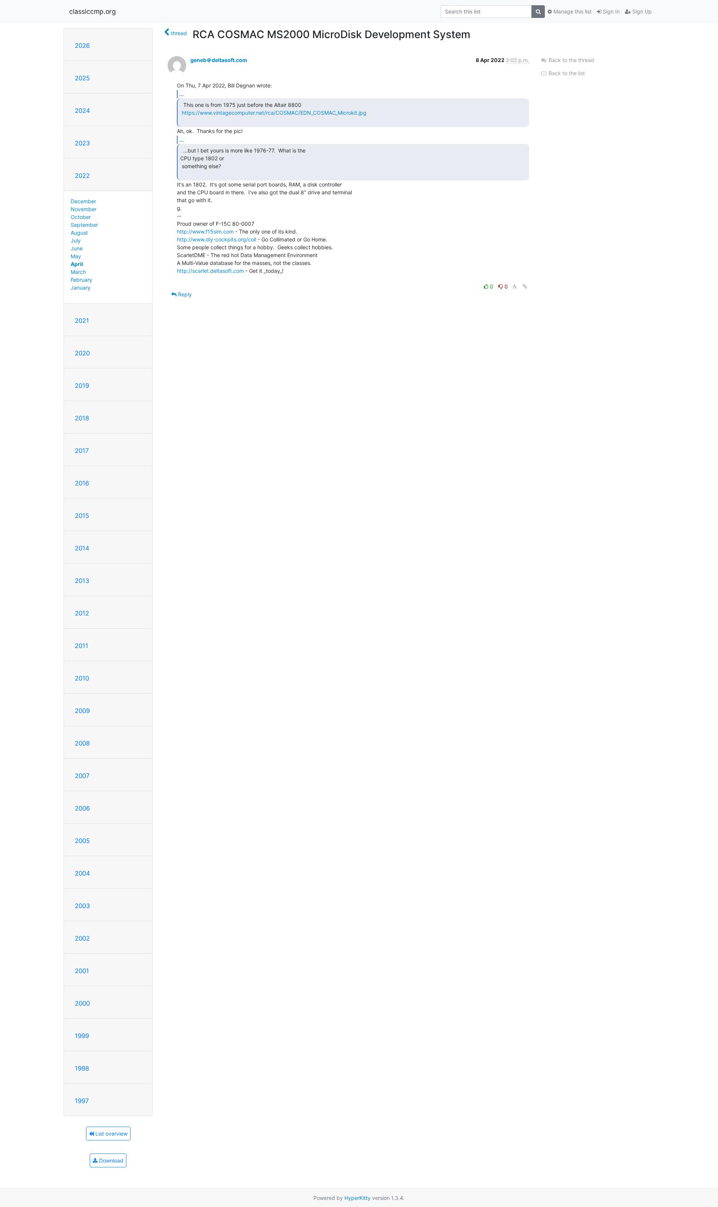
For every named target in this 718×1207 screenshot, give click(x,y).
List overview (111, 1133)
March (78, 272)
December (83, 201)
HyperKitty (357, 1198)
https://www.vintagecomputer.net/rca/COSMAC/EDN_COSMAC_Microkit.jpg (274, 112)
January (80, 287)
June (77, 248)
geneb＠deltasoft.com (218, 60)
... (181, 94)
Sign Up (641, 11)
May (76, 256)
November (83, 209)
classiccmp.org (92, 11)
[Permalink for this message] (525, 286)
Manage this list (572, 11)
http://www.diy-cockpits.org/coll (216, 239)
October (81, 217)
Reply (184, 294)
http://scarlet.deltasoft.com (210, 271)
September (84, 225)
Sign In (610, 11)
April (77, 264)
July (76, 240)
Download (110, 1160)
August (79, 232)
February (81, 280)
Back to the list (566, 73)
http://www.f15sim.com (205, 231)
